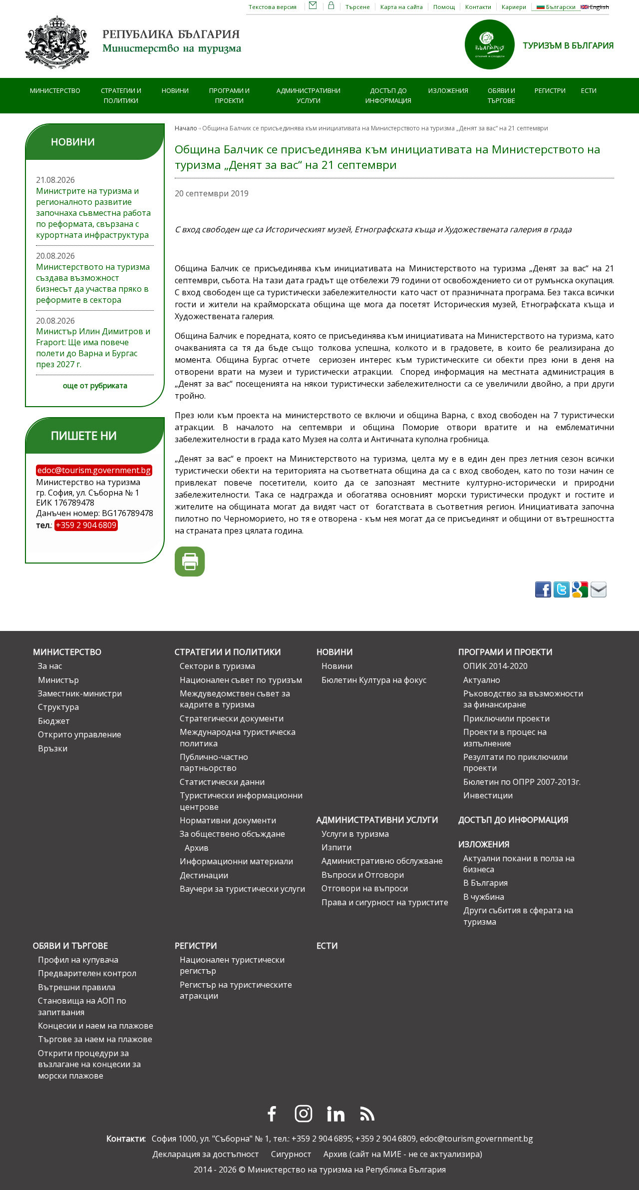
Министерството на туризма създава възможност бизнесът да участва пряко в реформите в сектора (93, 283)
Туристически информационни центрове (241, 801)
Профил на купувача (78, 959)
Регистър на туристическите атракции (236, 990)
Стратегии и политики (121, 95)
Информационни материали (236, 861)
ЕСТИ (589, 90)
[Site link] (494, 72)
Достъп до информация (388, 95)
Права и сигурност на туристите (384, 902)
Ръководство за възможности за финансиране (523, 699)
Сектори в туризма (217, 665)
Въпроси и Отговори (362, 874)
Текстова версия (273, 6)
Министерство (55, 90)
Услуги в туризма (355, 833)
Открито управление (79, 734)
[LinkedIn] (335, 1113)
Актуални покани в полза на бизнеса (519, 864)
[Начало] (135, 72)
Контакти (478, 6)
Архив (197, 847)
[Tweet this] (563, 600)
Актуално (481, 679)
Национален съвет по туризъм (241, 679)
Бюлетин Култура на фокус (373, 679)
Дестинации (204, 875)
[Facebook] (271, 1113)
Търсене (357, 6)
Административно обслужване (382, 860)
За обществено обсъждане (232, 833)
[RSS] (367, 1113)
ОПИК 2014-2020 (495, 665)
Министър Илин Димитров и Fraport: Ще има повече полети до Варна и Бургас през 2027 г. (93, 348)
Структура (58, 706)
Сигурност (291, 1154)
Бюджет (54, 720)
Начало (186, 128)
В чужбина (483, 896)
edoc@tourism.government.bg (476, 1138)
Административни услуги (308, 95)
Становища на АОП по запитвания (82, 1006)
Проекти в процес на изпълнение (505, 737)
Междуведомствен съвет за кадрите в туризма (235, 699)
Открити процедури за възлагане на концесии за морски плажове (89, 1064)
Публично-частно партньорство (214, 762)
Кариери (514, 6)
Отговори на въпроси (364, 888)
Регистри (550, 90)
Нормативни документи (228, 820)
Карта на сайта (401, 6)
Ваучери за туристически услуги (242, 888)
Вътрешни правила (76, 987)
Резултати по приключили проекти (515, 762)
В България (485, 882)
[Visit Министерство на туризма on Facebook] (544, 600)
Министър (58, 679)
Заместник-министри (80, 693)
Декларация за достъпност (205, 1154)
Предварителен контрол (87, 973)
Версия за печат (190, 562)
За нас (50, 665)
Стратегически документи (232, 718)
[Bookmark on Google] (581, 600)
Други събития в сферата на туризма (518, 916)
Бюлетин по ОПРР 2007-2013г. (522, 781)
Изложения (448, 90)
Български (560, 6)
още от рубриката (95, 385)
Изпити (336, 847)
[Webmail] (313, 6)
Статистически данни (222, 781)
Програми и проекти (229, 95)
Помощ (444, 6)
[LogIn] (331, 6)
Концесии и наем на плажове (95, 1025)
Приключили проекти (506, 718)
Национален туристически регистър (232, 965)
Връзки (52, 748)
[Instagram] (303, 1113)
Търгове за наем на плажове (95, 1039)
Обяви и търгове (501, 95)
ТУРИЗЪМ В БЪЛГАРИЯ (568, 45)
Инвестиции (488, 795)
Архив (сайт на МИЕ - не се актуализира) (402, 1154)
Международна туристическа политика (238, 737)
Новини (175, 90)
